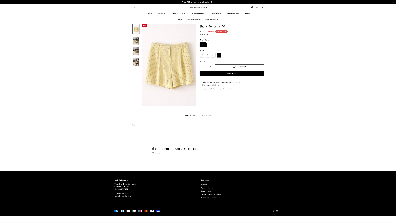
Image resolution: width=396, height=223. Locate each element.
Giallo (203, 44)
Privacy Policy (206, 191)
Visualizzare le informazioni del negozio (217, 89)
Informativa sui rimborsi (209, 198)
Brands (247, 13)
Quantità (203, 62)
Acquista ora (231, 73)
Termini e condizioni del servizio (212, 194)
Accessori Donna (198, 13)
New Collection (233, 13)
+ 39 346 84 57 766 (121, 193)
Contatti (204, 184)
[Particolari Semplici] (198, 7)
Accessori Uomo (177, 13)
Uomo (148, 13)
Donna (160, 13)
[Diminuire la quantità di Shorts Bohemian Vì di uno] (202, 66)
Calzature (215, 13)
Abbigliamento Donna (193, 19)
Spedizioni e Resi (207, 188)
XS (202, 55)
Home (180, 19)
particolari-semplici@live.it (123, 196)
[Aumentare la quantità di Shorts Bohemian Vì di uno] (210, 66)
